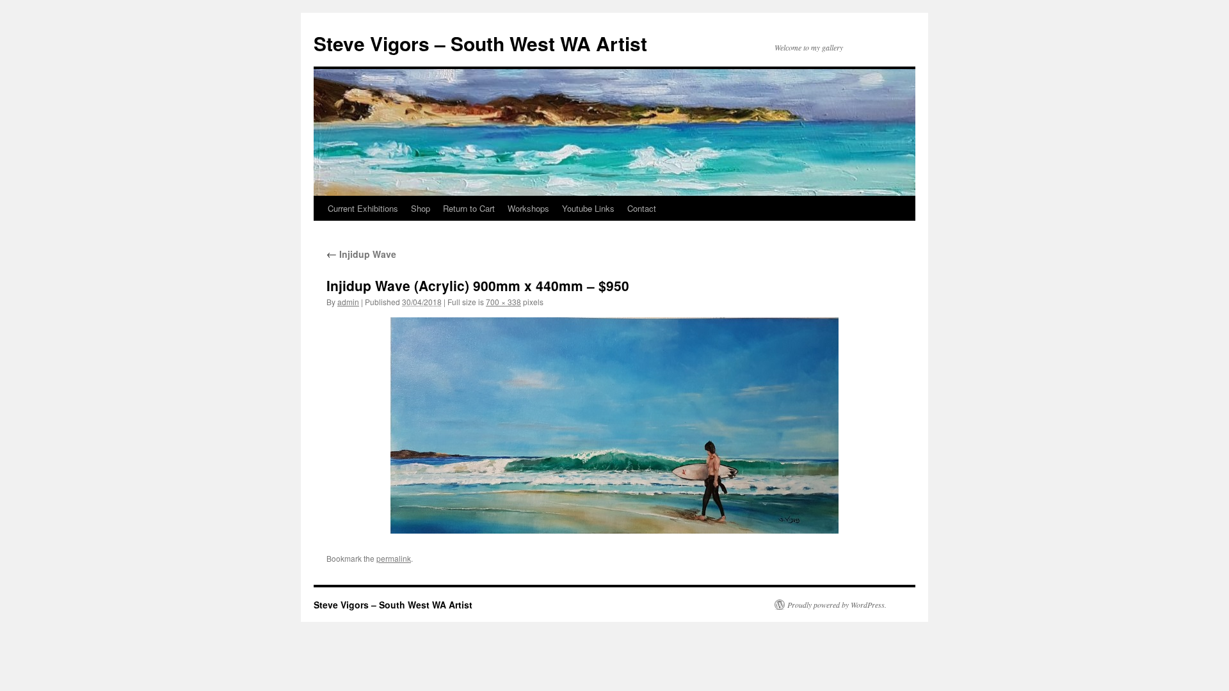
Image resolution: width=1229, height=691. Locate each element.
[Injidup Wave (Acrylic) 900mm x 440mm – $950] (614, 425)
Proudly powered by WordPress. (837, 605)
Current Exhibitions (363, 208)
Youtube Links (588, 208)
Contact (641, 208)
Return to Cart (469, 208)
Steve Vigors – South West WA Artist (480, 43)
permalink (393, 558)
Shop (420, 208)
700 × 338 (503, 301)
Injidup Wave (361, 254)
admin (348, 301)
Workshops (528, 208)
